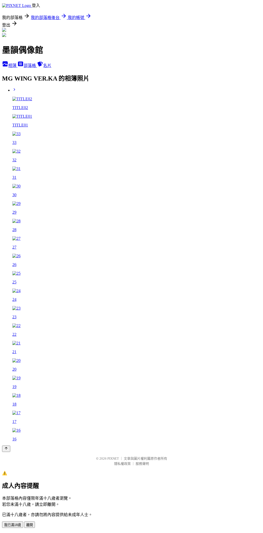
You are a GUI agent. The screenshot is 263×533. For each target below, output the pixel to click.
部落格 (30, 65)
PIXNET (113, 458)
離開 (29, 525)
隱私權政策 (122, 464)
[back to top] (6, 449)
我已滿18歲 (12, 525)
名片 (47, 65)
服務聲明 (142, 464)
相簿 (12, 65)
